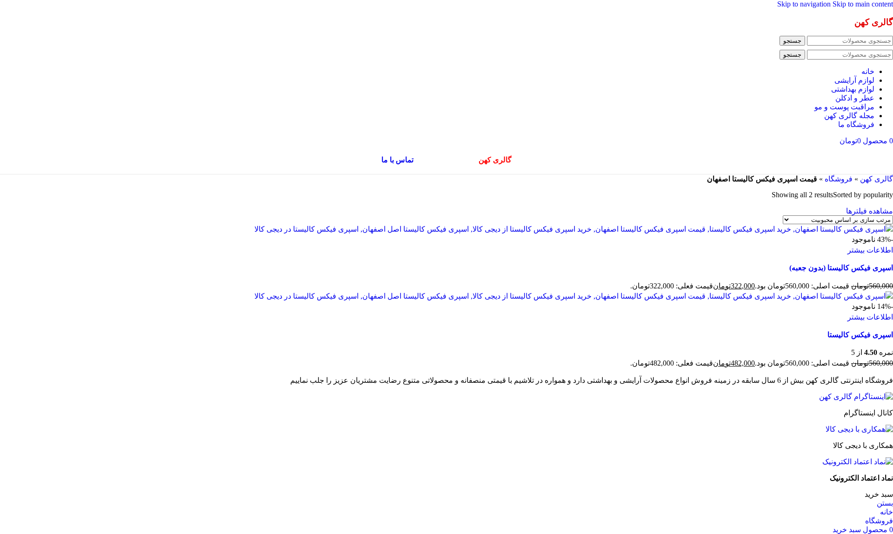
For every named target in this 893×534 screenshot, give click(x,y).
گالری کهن (876, 179)
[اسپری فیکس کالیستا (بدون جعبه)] (573, 229)
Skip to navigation (805, 4)
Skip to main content (863, 4)
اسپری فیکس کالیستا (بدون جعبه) (841, 268)
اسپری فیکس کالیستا (860, 335)
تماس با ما (397, 160)
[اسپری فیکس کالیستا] (573, 296)
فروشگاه (839, 179)
